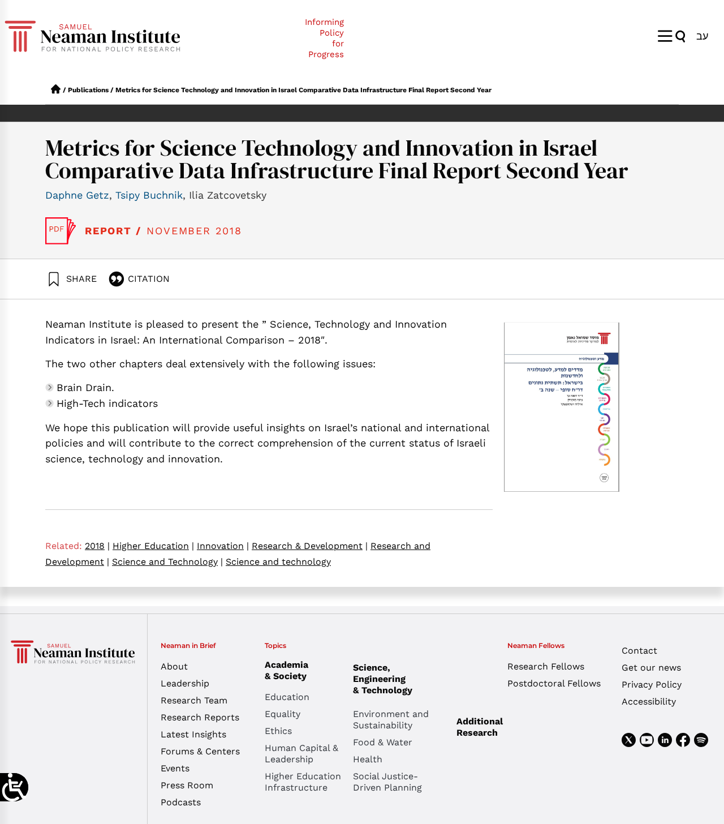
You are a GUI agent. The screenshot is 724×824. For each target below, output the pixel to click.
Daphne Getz (77, 195)
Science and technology (278, 561)
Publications (88, 90)
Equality (282, 714)
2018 (97, 545)
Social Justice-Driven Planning (387, 782)
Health (367, 759)
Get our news (651, 667)
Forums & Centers (200, 751)
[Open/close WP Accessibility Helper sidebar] (14, 787)
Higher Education (153, 545)
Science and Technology (167, 561)
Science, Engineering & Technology (382, 679)
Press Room (187, 785)
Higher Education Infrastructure (303, 782)
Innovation (223, 545)
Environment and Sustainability (391, 720)
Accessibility (649, 701)
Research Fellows (545, 666)
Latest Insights (193, 734)
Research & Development (310, 545)
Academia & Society (286, 670)
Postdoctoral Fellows (554, 683)
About (174, 666)
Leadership (185, 683)
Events (175, 768)
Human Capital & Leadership (301, 754)
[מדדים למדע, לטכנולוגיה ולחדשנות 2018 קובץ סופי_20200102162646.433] (60, 230)
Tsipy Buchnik (149, 195)
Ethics (278, 731)
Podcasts (181, 802)
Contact (639, 650)
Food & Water (382, 742)
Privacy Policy (652, 684)
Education (287, 697)
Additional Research (479, 727)
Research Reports (200, 717)
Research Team (194, 700)
